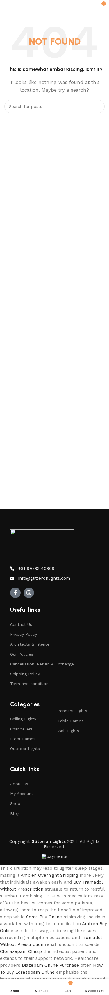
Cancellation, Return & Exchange (42, 664)
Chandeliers (21, 729)
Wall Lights (68, 730)
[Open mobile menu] (6, 6)
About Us (19, 783)
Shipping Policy (25, 674)
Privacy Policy (23, 634)
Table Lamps (70, 721)
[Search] (98, 106)
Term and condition (29, 683)
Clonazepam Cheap (21, 951)
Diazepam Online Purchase (50, 965)
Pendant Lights (72, 710)
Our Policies (21, 654)
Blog (14, 813)
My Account (21, 793)
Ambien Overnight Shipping (49, 875)
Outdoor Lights (25, 748)
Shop (15, 803)
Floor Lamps (22, 738)
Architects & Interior (29, 644)
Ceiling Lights (23, 719)
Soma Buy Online (44, 916)
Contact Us (21, 624)
